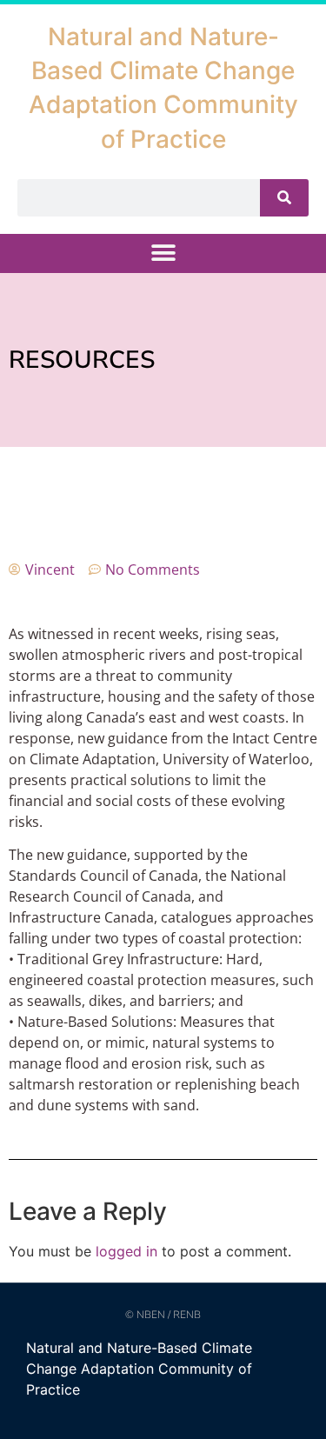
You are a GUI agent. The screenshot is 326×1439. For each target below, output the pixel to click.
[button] (163, 253)
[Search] (284, 198)
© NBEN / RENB (163, 1315)
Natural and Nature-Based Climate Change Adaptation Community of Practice (139, 1368)
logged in (126, 1251)
